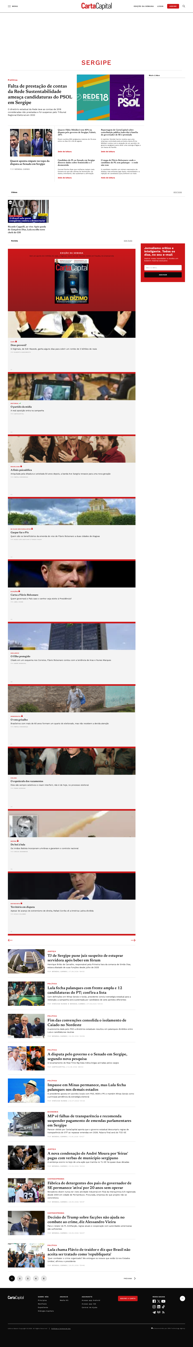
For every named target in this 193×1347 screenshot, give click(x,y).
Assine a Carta (127, 1298)
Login (160, 6)
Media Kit (64, 1300)
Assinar (163, 275)
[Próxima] (133, 940)
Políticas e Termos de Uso (61, 1328)
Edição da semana (144, 6)
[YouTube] (163, 1301)
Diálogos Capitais (46, 1311)
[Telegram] (154, 1312)
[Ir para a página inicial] (96, 6)
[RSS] (163, 1312)
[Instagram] (154, 1306)
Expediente (43, 1307)
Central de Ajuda (89, 1307)
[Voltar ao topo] (182, 1298)
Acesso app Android (91, 1300)
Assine (173, 6)
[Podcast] (159, 1312)
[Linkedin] (159, 1306)
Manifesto (42, 1304)
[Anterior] (10, 940)
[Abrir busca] (184, 6)
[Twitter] (159, 1301)
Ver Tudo (177, 192)
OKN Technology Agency (176, 1328)
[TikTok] (163, 1306)
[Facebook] (154, 1301)
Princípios (42, 1300)
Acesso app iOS (89, 1304)
